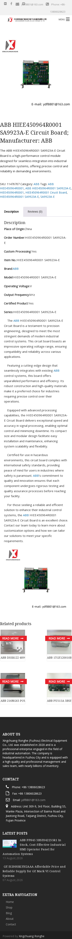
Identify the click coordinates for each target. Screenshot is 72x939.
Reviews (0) (35, 211)
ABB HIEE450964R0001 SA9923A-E (48, 188)
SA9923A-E (47, 197)
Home (10, 882)
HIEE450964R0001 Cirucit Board (46, 192)
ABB (36, 184)
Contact (11, 904)
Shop (9, 887)
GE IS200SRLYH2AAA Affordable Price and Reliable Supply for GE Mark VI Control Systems (34, 851)
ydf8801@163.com (33, 780)
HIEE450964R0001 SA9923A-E (19, 197)
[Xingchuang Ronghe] (29, 19)
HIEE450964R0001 (12, 192)
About (10, 898)
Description (11, 211)
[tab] (35, 211)
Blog (9, 893)
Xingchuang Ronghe (31, 916)
